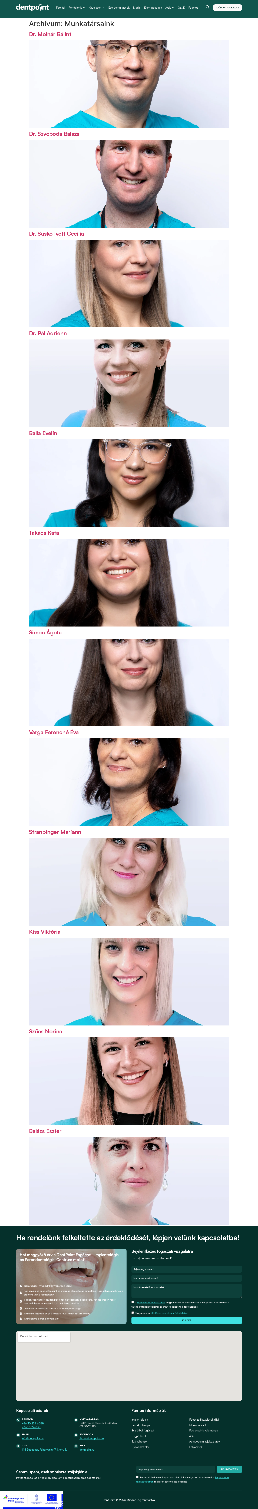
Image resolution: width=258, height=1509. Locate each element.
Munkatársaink (198, 1425)
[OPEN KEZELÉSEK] (103, 7)
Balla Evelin (43, 433)
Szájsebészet (139, 1441)
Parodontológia (141, 1425)
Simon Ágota (45, 632)
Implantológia (139, 1419)
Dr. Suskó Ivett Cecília (56, 233)
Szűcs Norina (45, 1031)
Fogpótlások (139, 1436)
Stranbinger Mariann (55, 831)
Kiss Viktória (45, 931)
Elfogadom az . (161, 1312)
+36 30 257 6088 (33, 1423)
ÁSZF (192, 1436)
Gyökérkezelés (140, 1447)
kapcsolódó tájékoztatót (151, 1302)
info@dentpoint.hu (33, 1438)
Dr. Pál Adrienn (48, 333)
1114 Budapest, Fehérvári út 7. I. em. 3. (44, 1449)
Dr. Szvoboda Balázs (54, 133)
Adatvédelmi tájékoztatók (204, 1441)
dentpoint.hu (87, 1449)
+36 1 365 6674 (31, 1427)
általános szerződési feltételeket (169, 1312)
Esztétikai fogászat (142, 1430)
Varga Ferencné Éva (54, 732)
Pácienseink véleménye (203, 1430)
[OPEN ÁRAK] (172, 7)
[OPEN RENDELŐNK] (83, 7)
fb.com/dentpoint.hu (92, 1438)
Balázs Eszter (45, 1130)
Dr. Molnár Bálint (50, 34)
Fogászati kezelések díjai (204, 1419)
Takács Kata (44, 532)
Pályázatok (195, 1447)
